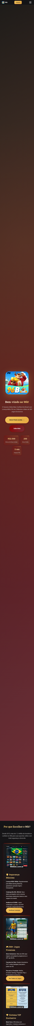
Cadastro (18, 2)
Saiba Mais (17, 428)
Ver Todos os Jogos (15, 978)
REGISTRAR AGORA (15, 420)
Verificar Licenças (14, 910)
